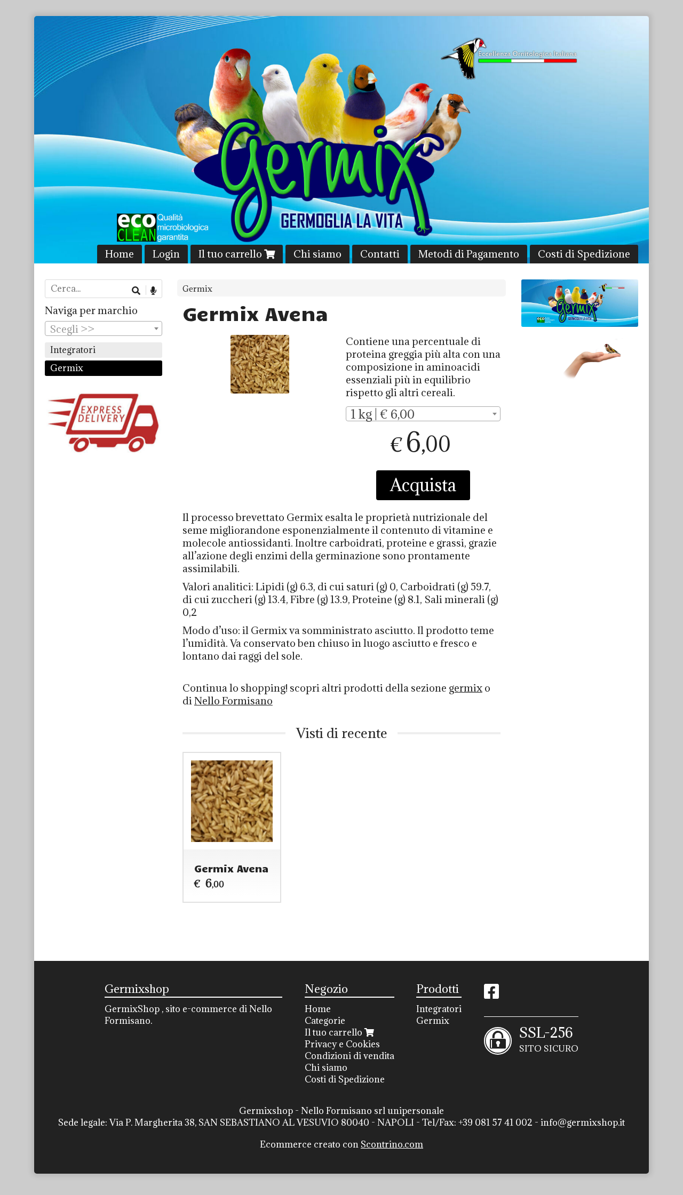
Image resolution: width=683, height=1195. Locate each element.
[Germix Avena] (259, 364)
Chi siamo (317, 253)
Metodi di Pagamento (468, 253)
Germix (197, 289)
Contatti (380, 253)
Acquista (423, 485)
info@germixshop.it (583, 1122)
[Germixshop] (341, 139)
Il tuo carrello (231, 253)
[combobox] (423, 413)
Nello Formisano (233, 700)
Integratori (73, 350)
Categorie (325, 1020)
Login (166, 253)
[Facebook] (491, 994)
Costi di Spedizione (584, 253)
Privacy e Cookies (342, 1044)
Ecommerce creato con (341, 1144)
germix (465, 687)
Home (119, 253)
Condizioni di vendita (349, 1056)
